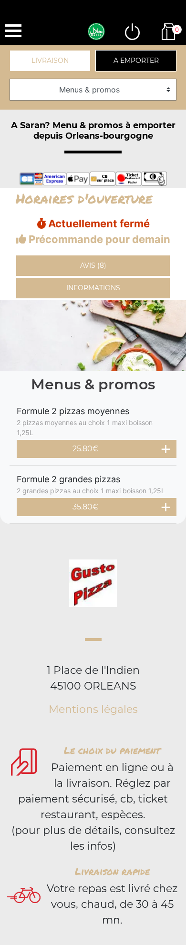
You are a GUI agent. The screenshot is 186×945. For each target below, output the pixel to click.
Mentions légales (93, 709)
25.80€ (85, 448)
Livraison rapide (112, 871)
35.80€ (85, 506)
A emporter (136, 60)
